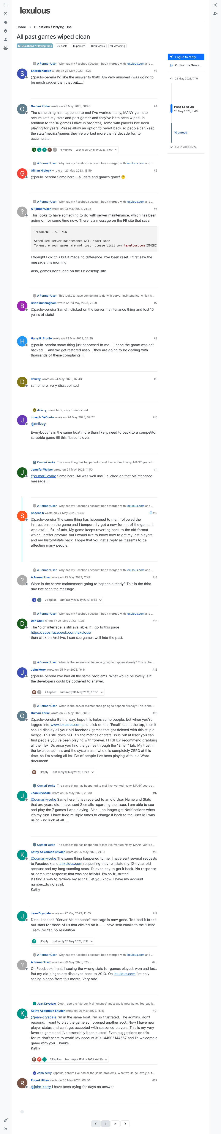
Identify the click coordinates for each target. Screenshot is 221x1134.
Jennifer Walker (42, 469)
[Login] (215, 5)
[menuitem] (215, 5)
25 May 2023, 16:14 (72, 669)
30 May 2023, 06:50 (76, 1080)
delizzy (36, 379)
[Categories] (5, 5)
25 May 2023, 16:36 (77, 713)
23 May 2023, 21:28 (78, 208)
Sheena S (37, 513)
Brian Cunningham (44, 303)
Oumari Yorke (40, 106)
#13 (155, 577)
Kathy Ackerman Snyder (48, 852)
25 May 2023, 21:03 (92, 852)
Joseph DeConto (42, 417)
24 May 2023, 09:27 (81, 417)
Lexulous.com (71, 863)
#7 (155, 303)
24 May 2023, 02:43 (68, 379)
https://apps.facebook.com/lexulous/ (61, 632)
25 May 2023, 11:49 (77, 577)
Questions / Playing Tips (36, 46)
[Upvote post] (137, 93)
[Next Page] (125, 1123)
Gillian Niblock (41, 170)
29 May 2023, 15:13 (91, 1010)
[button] (5, 1120)
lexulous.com (135, 63)
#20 (154, 962)
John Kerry (38, 669)
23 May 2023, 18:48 (77, 106)
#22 (154, 1080)
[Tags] (5, 22)
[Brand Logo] (35, 10)
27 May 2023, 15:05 (78, 913)
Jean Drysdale (41, 793)
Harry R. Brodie (41, 338)
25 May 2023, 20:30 (78, 793)
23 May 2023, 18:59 (78, 170)
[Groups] (5, 48)
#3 (155, 70)
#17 (155, 793)
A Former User (47, 63)
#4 (155, 106)
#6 (155, 208)
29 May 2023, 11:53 (77, 962)
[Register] (215, 13)
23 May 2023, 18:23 (78, 70)
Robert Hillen (40, 1080)
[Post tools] (154, 93)
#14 (155, 620)
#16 (155, 713)
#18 (155, 852)
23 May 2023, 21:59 (83, 303)
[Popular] (5, 31)
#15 (155, 669)
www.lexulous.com (66, 724)
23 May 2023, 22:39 (79, 338)
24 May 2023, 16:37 (71, 513)
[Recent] (5, 13)
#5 (155, 170)
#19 (155, 913)
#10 (155, 417)
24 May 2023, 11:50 (80, 469)
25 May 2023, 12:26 (71, 620)
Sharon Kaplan (41, 70)
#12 (155, 513)
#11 (155, 469)
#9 (155, 379)
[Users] (5, 39)
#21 (155, 1010)
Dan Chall (37, 620)
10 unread (180, 132)
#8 (155, 338)
